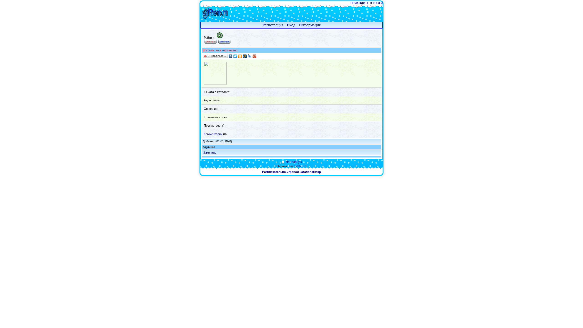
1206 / (300, 166)
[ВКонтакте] (230, 56)
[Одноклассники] (240, 56)
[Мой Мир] (245, 56)
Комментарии (213, 134)
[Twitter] (235, 56)
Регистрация (273, 25)
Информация (310, 25)
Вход (291, 25)
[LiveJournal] (249, 56)
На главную (294, 162)
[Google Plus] (254, 56)
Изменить (209, 152)
